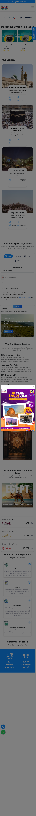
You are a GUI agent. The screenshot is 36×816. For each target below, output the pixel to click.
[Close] (33, 386)
